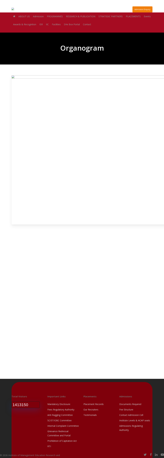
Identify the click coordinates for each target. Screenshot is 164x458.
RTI (49, 446)
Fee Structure (126, 409)
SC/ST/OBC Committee (59, 420)
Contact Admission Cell (131, 414)
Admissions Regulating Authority (131, 428)
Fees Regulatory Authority (60, 409)
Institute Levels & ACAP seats (134, 420)
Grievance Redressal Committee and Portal (58, 433)
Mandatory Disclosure (58, 404)
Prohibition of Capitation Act (62, 440)
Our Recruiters (90, 409)
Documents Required (130, 404)
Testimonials (90, 414)
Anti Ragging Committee (60, 414)
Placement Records (93, 404)
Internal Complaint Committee (63, 425)
